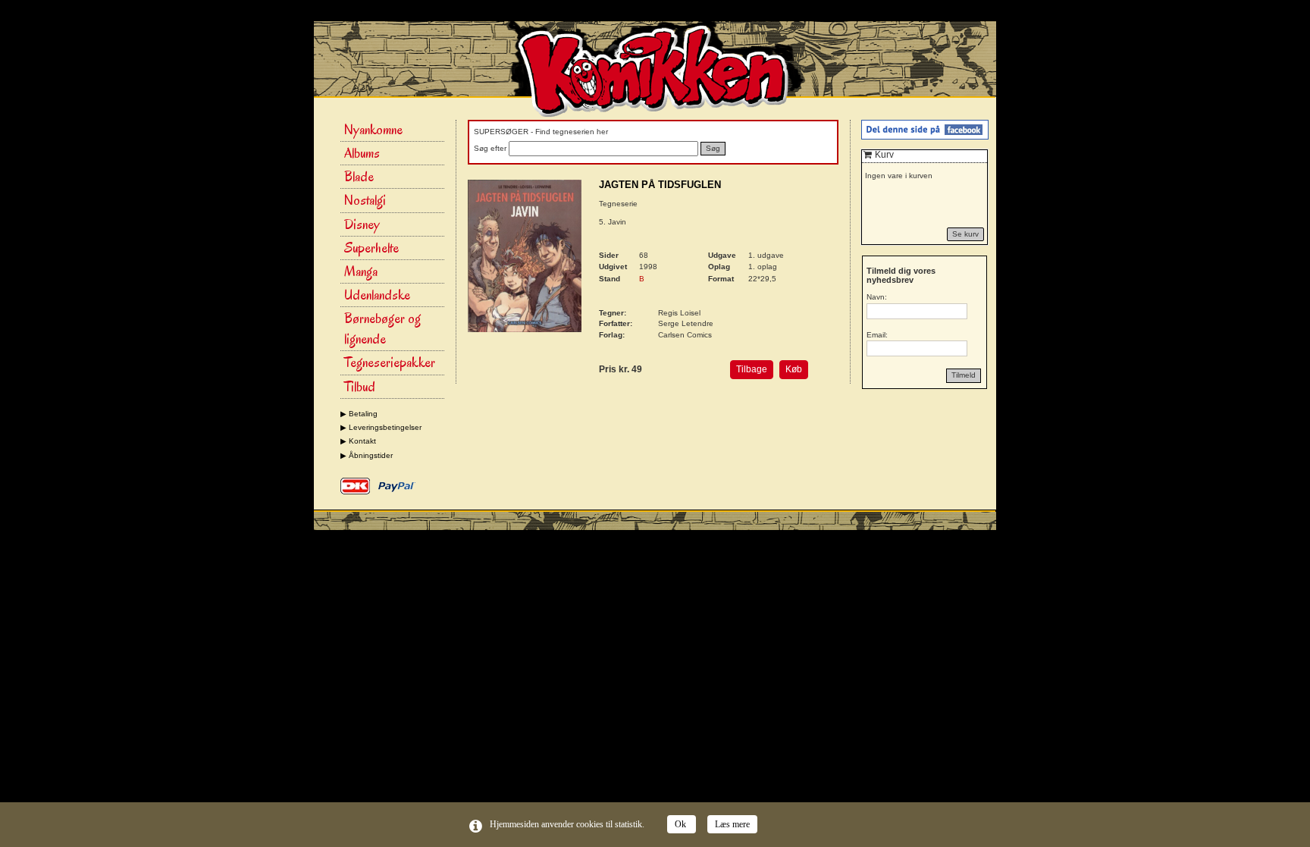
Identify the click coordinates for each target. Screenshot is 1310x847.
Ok (681, 824)
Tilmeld (963, 375)
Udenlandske (377, 295)
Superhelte (371, 248)
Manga (361, 271)
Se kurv (965, 234)
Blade (359, 177)
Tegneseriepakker (389, 362)
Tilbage (751, 369)
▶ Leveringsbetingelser (381, 427)
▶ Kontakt (358, 441)
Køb (793, 369)
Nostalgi (365, 200)
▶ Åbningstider (366, 455)
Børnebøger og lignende (382, 328)
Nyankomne (373, 130)
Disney (362, 224)
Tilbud (359, 387)
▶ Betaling (359, 413)
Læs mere (732, 824)
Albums (362, 153)
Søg (713, 148)
